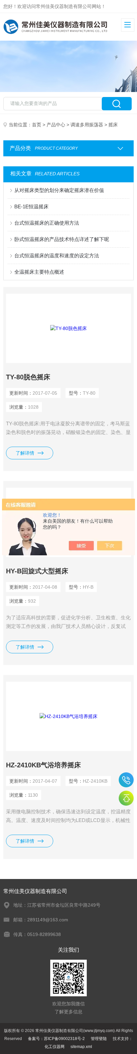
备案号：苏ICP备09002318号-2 (56, 1038)
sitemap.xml (81, 1046)
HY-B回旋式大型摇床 (37, 571)
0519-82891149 (126, 779)
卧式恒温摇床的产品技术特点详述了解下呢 (61, 239)
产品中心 (56, 124)
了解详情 (25, 453)
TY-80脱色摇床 (28, 377)
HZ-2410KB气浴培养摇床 (43, 765)
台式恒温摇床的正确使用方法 (46, 223)
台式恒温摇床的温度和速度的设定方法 (56, 255)
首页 (36, 124)
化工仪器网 (55, 1046)
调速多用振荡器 (86, 124)
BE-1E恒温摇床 (31, 206)
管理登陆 (99, 1038)
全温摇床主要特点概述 (39, 272)
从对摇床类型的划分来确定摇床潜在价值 (59, 190)
